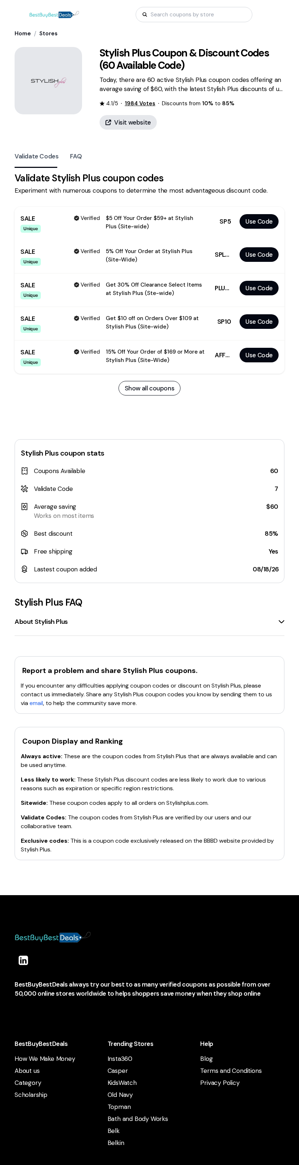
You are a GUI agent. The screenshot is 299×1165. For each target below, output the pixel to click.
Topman (119, 1107)
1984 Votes (140, 103)
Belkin (116, 1143)
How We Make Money (45, 1059)
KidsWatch (122, 1083)
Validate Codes (36, 156)
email (36, 703)
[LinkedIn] (23, 960)
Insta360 (120, 1059)
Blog (206, 1059)
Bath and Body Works (138, 1119)
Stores (48, 33)
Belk (114, 1131)
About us (27, 1071)
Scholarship (31, 1095)
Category (28, 1083)
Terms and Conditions (230, 1071)
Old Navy (120, 1095)
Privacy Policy (219, 1083)
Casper (118, 1071)
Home (23, 33)
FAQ (76, 156)
